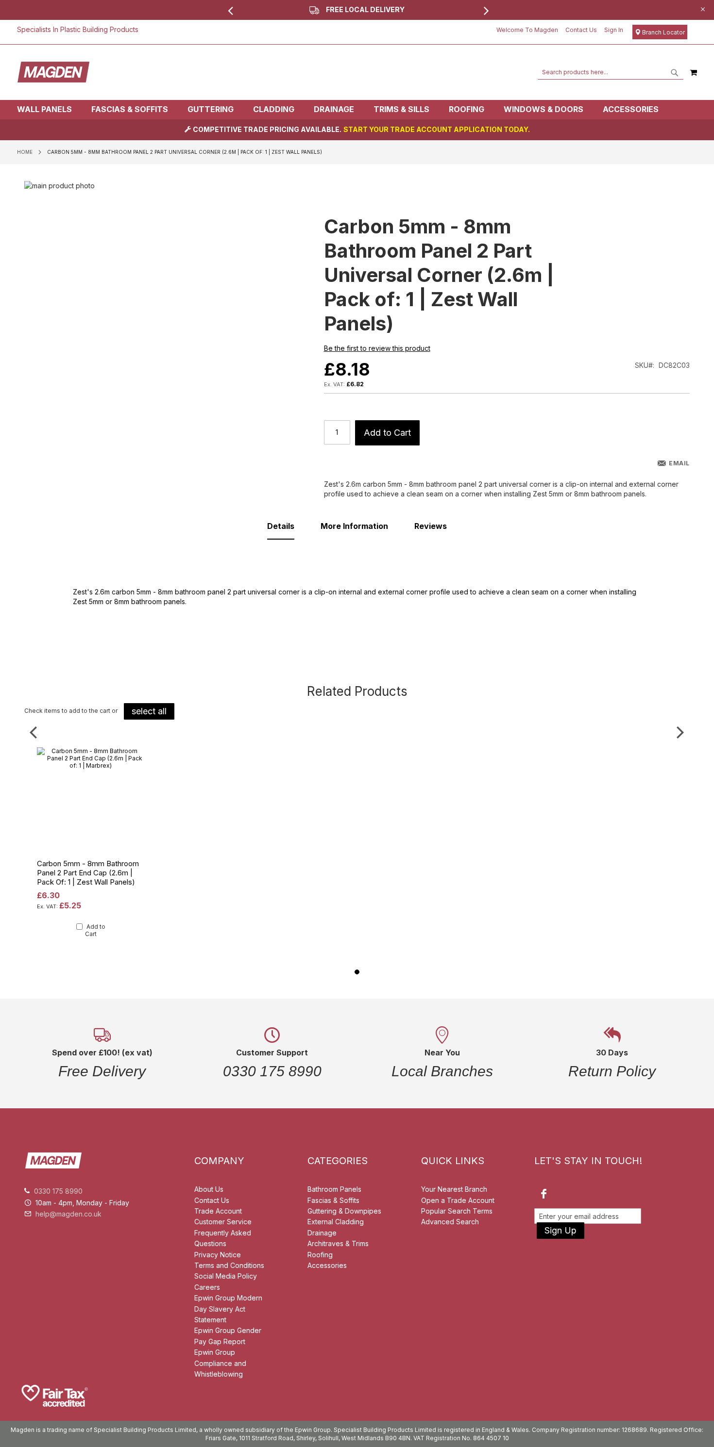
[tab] (357, 109)
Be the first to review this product (377, 348)
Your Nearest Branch (454, 1189)
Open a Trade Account (457, 1200)
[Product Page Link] (91, 852)
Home (25, 152)
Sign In (613, 29)
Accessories (327, 1265)
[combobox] (610, 72)
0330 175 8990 (58, 1191)
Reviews (430, 526)
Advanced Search (450, 1221)
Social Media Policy (225, 1276)
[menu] (357, 109)
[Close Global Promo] (702, 8)
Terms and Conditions (229, 1265)
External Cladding (335, 1221)
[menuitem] (49, 109)
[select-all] (149, 711)
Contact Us (581, 29)
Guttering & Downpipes (344, 1211)
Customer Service (223, 1221)
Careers (207, 1287)
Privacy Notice (217, 1254)
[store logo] (53, 72)
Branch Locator (663, 32)
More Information (354, 526)
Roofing (320, 1254)
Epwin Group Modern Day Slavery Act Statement (228, 1309)
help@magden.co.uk (68, 1214)
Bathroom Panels (334, 1189)
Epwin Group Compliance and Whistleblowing (220, 1363)
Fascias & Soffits (333, 1200)
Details (280, 526)
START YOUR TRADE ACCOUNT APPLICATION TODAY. (436, 129)
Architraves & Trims (338, 1243)
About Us (208, 1189)
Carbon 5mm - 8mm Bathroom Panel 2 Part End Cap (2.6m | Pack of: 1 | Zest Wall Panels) (88, 873)
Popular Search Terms (457, 1211)
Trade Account (218, 1211)
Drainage (322, 1233)
